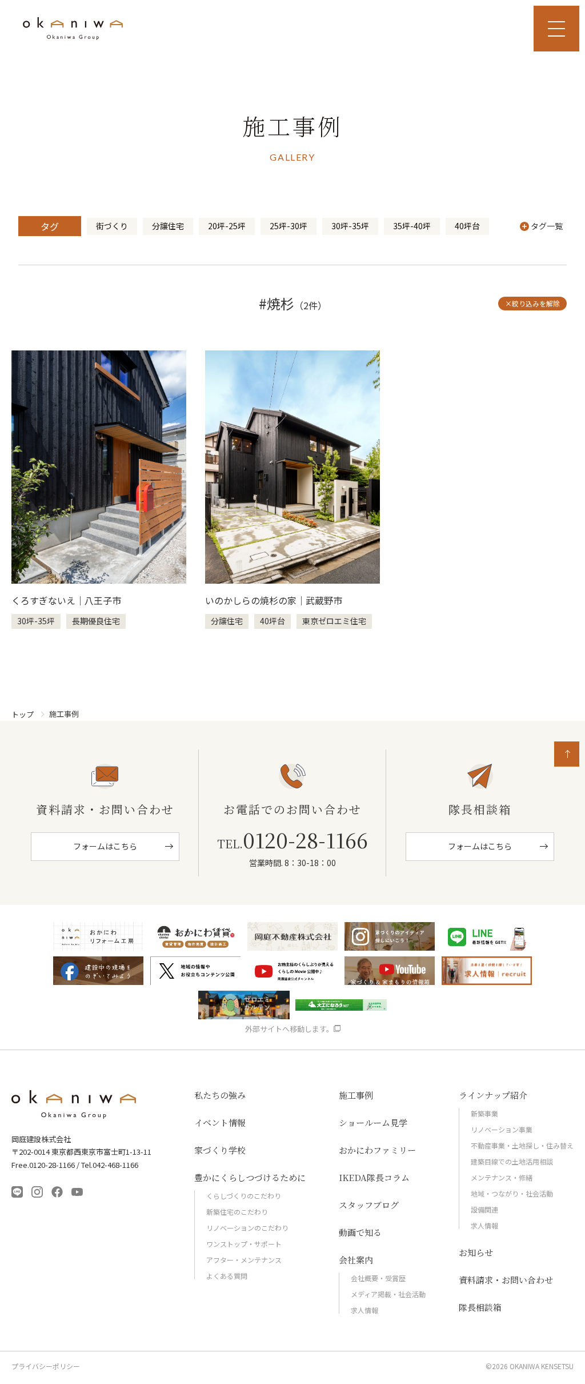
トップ (22, 714)
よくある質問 (226, 1276)
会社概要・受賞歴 (378, 1278)
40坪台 (467, 226)
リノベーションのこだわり (247, 1228)
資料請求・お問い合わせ (506, 1280)
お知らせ (476, 1252)
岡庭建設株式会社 (74, 1104)
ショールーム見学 (373, 1122)
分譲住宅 (168, 226)
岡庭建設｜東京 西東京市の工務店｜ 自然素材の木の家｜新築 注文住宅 (73, 28)
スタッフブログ (369, 1205)
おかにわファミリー (377, 1150)
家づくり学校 (220, 1150)
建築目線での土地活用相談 (512, 1161)
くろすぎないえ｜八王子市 (66, 600)
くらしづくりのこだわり (243, 1195)
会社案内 (356, 1260)
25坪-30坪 (288, 226)
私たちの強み (220, 1095)
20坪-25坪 (227, 226)
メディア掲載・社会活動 (388, 1294)
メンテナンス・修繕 (501, 1177)
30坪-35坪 (350, 226)
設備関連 (484, 1209)
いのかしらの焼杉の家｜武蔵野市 (273, 600)
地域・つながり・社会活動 (512, 1193)
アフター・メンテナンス (244, 1260)
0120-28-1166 (292, 839)
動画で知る (360, 1232)
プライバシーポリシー (45, 1366)
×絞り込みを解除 (532, 303)
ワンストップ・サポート (244, 1244)
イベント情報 (220, 1122)
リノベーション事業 (501, 1129)
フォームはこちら (105, 846)
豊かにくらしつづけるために (250, 1177)
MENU (556, 28)
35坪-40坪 (412, 226)
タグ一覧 (547, 226)
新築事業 (484, 1113)
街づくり (112, 226)
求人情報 (364, 1310)
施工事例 (356, 1095)
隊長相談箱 (480, 1307)
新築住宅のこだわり (237, 1212)
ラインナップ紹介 (493, 1095)
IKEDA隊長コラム (374, 1177)
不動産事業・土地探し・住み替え (522, 1145)
